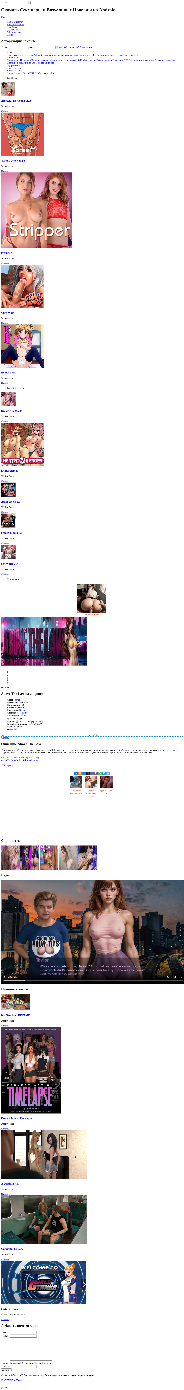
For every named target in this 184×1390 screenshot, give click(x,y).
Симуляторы (103, 55)
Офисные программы (165, 60)
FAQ (31, 73)
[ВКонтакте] (76, 773)
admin (17, 700)
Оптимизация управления (141, 60)
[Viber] (96, 773)
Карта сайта (48, 73)
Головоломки (63, 55)
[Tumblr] (92, 773)
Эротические (13, 55)
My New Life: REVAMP (15, 1015)
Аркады (74, 55)
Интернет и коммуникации (44, 60)
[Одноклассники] (80, 773)
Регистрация (86, 47)
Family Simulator (11, 532)
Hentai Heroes (9, 470)
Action (37, 55)
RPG (94, 55)
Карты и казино (48, 55)
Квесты (113, 55)
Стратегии (134, 55)
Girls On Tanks (10, 1309)
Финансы (49, 63)
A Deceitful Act (10, 1183)
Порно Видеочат (15, 22)
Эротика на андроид (34, 1375)
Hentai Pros (8, 372)
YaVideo (18, 1380)
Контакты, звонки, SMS (70, 60)
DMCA (9, 1380)
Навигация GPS (120, 60)
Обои (19, 68)
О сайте (38, 73)
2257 (3, 1380)
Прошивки (25, 60)
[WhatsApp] (100, 773)
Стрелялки (123, 55)
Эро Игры (12, 27)
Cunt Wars (7, 312)
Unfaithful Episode (12, 1248)
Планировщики (104, 60)
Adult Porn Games (15, 24)
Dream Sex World (11, 410)
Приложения (13, 60)
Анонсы (18, 73)
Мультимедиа (89, 60)
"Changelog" (8, 765)
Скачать (5, 111)
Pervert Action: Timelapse (16, 1118)
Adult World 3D (10, 501)
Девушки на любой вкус (16, 100)
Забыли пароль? (71, 47)
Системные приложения (19, 63)
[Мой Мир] (84, 773)
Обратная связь (14, 32)
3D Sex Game (26, 55)
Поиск (10, 35)
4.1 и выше (22, 712)
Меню (4, 17)
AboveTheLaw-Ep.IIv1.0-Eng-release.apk (20, 760)
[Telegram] (108, 773)
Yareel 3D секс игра (13, 160)
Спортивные (84, 55)
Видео (26, 73)
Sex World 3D (9, 563)
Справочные (37, 63)
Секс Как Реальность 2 (92, 615)
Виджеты (11, 68)
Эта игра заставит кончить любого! (91, 793)
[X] (88, 773)
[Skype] (104, 773)
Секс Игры (12, 29)
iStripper (6, 252)
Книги (10, 73)
